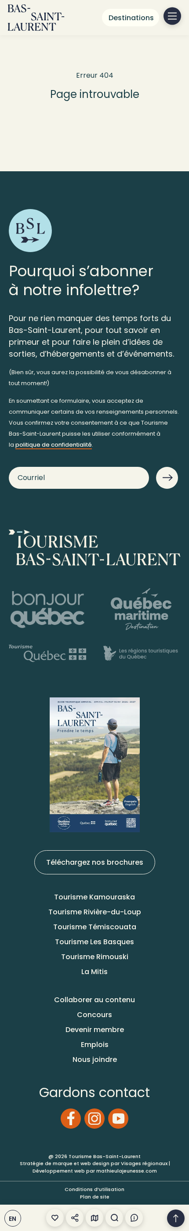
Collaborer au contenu (94, 1000)
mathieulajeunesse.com (126, 1170)
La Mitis (94, 972)
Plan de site (94, 1196)
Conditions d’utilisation (94, 1189)
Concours (94, 1015)
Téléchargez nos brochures (94, 862)
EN (13, 1218)
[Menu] (172, 16)
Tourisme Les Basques (94, 942)
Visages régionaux (144, 1163)
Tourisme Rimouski (94, 957)
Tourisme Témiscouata (94, 927)
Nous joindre (95, 1059)
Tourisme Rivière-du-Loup (94, 912)
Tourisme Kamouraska (94, 897)
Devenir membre (94, 1030)
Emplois (95, 1045)
